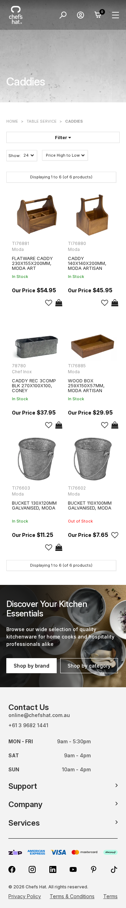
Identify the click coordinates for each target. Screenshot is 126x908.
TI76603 (21, 488)
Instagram (32, 869)
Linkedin (52, 869)
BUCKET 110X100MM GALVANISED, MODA (90, 505)
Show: (14, 155)
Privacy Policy (24, 896)
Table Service (42, 121)
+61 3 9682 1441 (28, 725)
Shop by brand (31, 666)
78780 (19, 365)
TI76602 (77, 488)
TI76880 (77, 243)
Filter (61, 137)
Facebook (11, 869)
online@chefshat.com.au (39, 715)
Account (80, 15)
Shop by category (89, 666)
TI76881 (20, 243)
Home (12, 121)
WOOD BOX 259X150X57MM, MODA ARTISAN (86, 386)
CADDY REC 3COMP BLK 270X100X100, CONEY (34, 386)
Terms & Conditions (72, 896)
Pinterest (93, 869)
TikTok (114, 869)
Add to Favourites (48, 302)
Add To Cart (58, 302)
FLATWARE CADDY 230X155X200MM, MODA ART (32, 263)
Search (62, 15)
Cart (98, 15)
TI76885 (77, 365)
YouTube (73, 869)
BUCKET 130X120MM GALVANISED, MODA (34, 505)
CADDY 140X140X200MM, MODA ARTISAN (87, 263)
